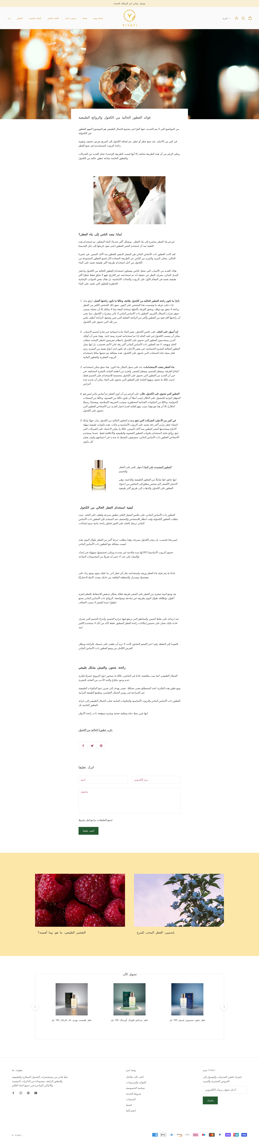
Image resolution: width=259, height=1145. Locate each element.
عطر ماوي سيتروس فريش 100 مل (187, 1020)
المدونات (130, 1099)
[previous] (35, 1006)
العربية (225, 18)
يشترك (210, 1100)
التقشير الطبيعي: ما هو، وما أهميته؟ (62, 932)
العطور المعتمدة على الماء (157, 467)
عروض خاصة (70, 18)
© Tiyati (17, 1135)
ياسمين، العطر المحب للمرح (156, 932)
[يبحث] (243, 18)
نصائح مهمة (98, 18)
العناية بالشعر (53, 18)
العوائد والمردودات (136, 1082)
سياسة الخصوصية (135, 1088)
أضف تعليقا (88, 830)
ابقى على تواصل (135, 1077)
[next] (223, 1006)
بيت (9, 18)
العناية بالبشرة (35, 18)
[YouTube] (35, 1093)
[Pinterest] (28, 1093)
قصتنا (85, 18)
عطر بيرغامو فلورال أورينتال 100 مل (129, 1020)
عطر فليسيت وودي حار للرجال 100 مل (72, 1020)
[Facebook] (13, 1093)
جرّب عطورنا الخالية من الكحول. (96, 730)
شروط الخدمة (133, 1093)
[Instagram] (20, 1093)
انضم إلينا (131, 1110)
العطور (20, 18)
